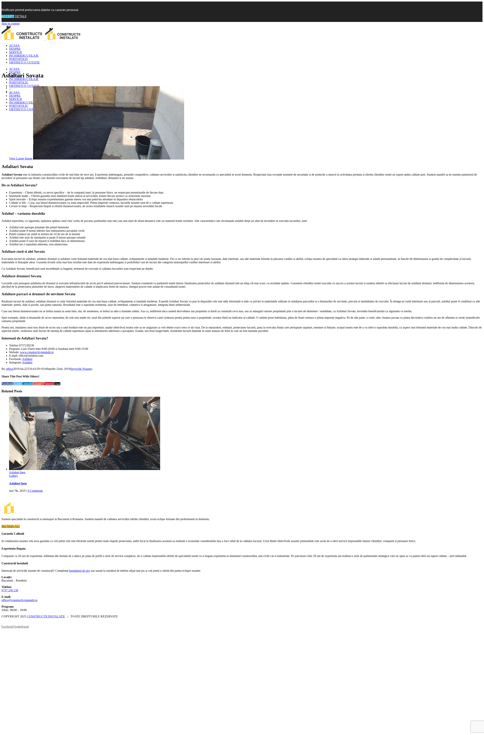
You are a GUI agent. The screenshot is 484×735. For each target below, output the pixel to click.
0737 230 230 (10, 602)
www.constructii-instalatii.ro (37, 352)
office (9, 368)
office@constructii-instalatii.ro (19, 611)
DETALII (20, 16)
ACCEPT (8, 16)
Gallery (13, 487)
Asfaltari (27, 359)
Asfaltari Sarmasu (19, 484)
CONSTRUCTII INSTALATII (46, 628)
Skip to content (10, 23)
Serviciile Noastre (81, 368)
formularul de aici (79, 582)
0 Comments (35, 502)
